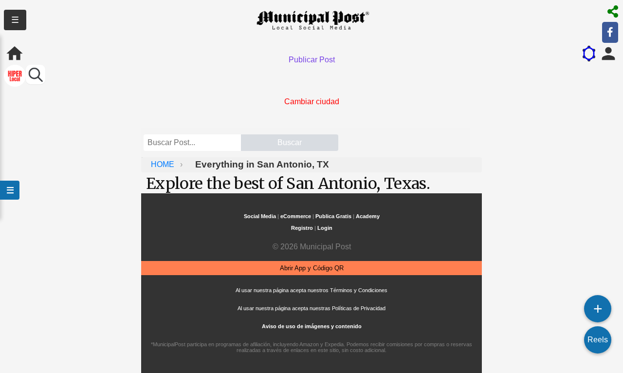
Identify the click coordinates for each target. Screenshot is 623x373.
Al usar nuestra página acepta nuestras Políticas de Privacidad (311, 308)
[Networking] (589, 53)
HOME (163, 164)
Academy (368, 216)
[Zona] (15, 77)
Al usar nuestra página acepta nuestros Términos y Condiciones (311, 290)
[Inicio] (14, 53)
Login (324, 228)
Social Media (260, 216)
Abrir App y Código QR (312, 268)
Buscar (289, 142)
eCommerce (295, 216)
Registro (302, 228)
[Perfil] (608, 53)
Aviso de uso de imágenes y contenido (312, 326)
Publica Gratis (333, 216)
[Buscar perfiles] (35, 74)
